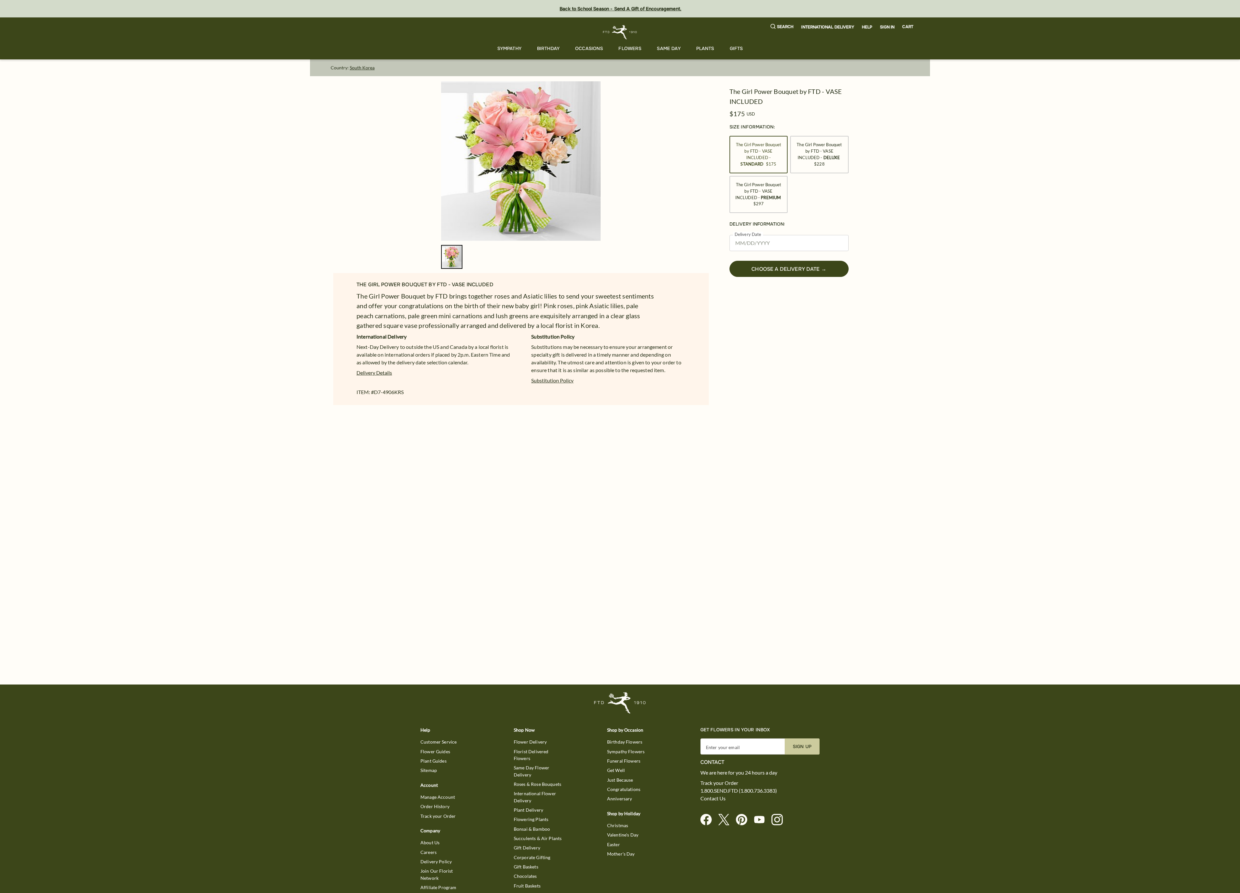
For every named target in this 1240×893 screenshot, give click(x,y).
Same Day (668, 48)
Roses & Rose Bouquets (537, 784)
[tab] (521, 161)
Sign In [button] (887, 27)
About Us (429, 842)
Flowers (629, 48)
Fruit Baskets (527, 885)
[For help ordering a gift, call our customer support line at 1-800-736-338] (620, 32)
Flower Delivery (530, 742)
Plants (705, 48)
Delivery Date (748, 234)
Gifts (736, 48)
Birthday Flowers (624, 742)
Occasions (589, 48)
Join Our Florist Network (436, 874)
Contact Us (713, 798)
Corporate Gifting (532, 857)
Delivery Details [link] (374, 373)
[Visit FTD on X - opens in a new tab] (726, 820)
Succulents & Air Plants (538, 838)
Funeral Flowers (623, 761)
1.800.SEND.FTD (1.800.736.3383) (738, 790)
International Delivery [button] (827, 27)
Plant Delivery (528, 810)
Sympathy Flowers (626, 751)
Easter (613, 844)
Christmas (617, 825)
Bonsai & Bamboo (532, 829)
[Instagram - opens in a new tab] (779, 820)
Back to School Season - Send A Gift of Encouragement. (620, 9)
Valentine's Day (622, 834)
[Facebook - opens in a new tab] (708, 820)
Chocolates (525, 876)
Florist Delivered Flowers (531, 755)
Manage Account (437, 797)
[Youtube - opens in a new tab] (762, 820)
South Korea (362, 67)
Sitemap (428, 770)
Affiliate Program (438, 887)
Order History (435, 806)
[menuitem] (509, 48)
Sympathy (509, 48)
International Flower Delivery (535, 797)
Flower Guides (435, 751)
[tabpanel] (521, 161)
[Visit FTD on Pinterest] (744, 820)
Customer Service (438, 742)
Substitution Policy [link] (552, 380)
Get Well (616, 770)
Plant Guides (433, 761)
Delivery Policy (436, 861)
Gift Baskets (526, 866)
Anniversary (619, 798)
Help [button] (867, 27)
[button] (782, 27)
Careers (428, 852)
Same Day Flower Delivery (531, 771)
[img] (521, 161)
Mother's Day (621, 854)
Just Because (620, 780)
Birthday (548, 48)
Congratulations (623, 789)
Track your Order (438, 816)
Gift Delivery (527, 847)
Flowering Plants (531, 819)
